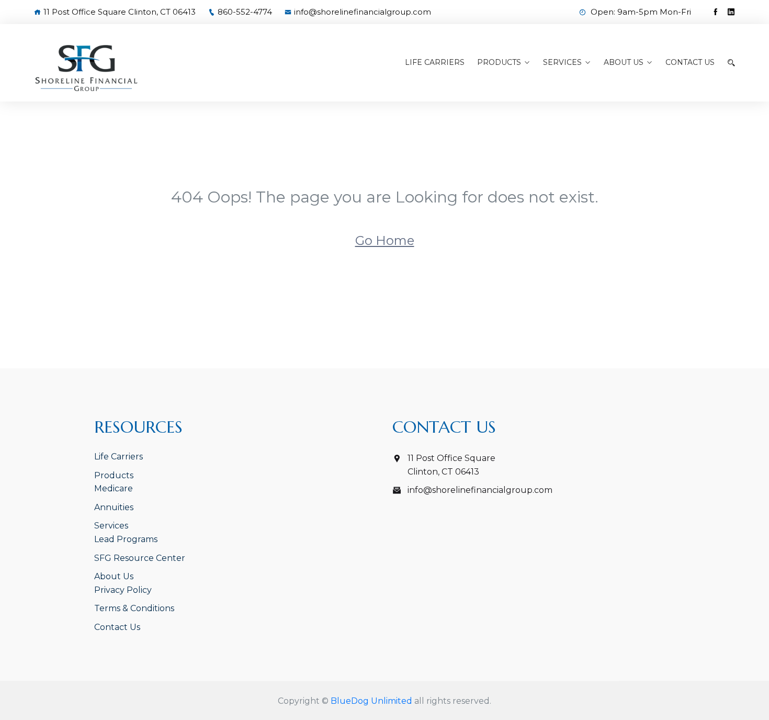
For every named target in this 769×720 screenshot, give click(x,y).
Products (499, 62)
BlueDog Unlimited (371, 701)
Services (562, 62)
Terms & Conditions (134, 608)
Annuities (113, 507)
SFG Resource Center (139, 558)
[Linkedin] (731, 12)
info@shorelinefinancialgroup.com (362, 12)
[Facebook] (715, 12)
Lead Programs (125, 539)
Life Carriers (435, 62)
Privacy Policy (123, 590)
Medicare (113, 488)
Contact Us (690, 62)
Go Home (384, 240)
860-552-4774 (245, 12)
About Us (623, 62)
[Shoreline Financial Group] (116, 68)
